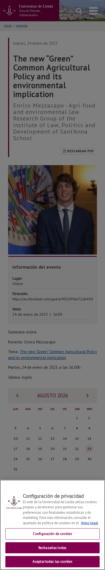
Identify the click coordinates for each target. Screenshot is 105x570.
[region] (52, 525)
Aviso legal (89, 523)
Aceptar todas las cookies (52, 561)
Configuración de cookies (52, 533)
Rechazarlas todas (52, 547)
